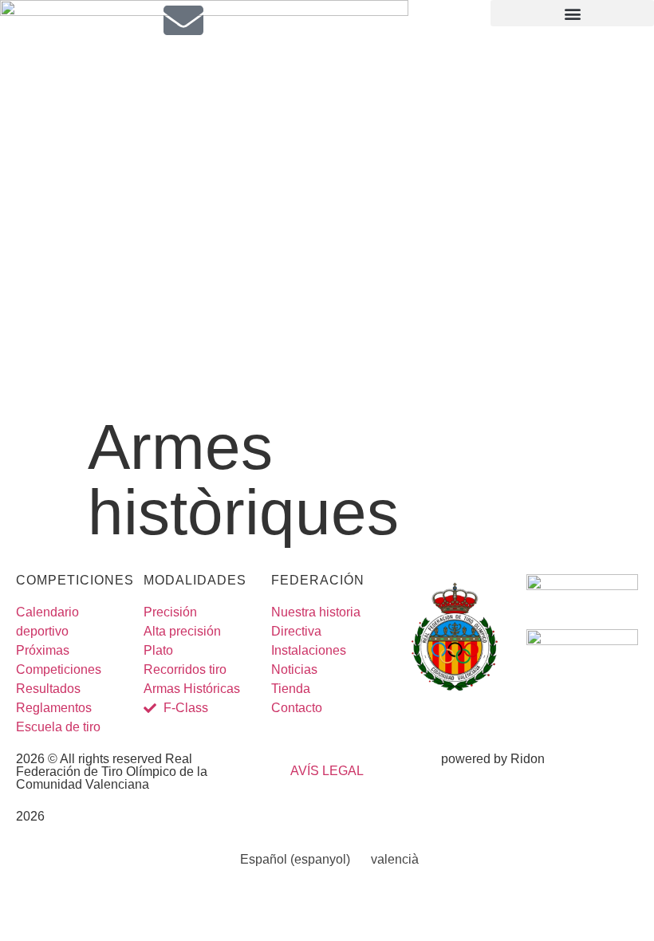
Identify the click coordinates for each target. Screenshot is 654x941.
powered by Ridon (493, 759)
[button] (572, 13)
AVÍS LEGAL (327, 771)
